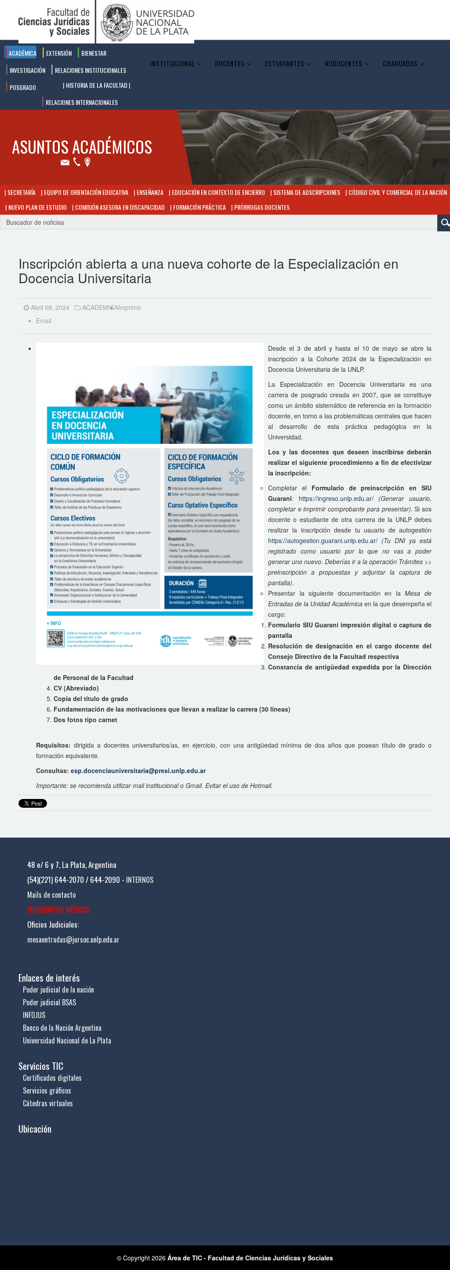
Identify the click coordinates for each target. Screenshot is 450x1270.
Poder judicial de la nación (58, 989)
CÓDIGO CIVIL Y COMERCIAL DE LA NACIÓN (397, 192)
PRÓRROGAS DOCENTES (261, 207)
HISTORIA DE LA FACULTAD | (97, 85)
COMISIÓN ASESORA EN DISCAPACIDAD (119, 207)
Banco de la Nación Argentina (62, 1027)
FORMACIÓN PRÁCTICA (199, 207)
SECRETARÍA (21, 192)
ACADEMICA (100, 307)
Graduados (400, 63)
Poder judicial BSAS (49, 1002)
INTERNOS (139, 879)
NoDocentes (344, 63)
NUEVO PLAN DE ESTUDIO (37, 207)
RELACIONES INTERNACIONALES (81, 102)
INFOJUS (34, 1015)
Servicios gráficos (47, 1090)
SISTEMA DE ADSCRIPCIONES (306, 192)
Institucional (172, 63)
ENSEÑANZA (149, 192)
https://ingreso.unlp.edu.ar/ (336, 498)
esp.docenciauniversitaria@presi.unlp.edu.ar (138, 770)
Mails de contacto (51, 894)
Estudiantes (285, 63)
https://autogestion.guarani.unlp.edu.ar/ (322, 540)
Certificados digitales (52, 1077)
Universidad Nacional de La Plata (67, 1040)
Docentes (230, 63)
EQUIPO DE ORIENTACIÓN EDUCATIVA (85, 192)
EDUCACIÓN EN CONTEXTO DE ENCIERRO (218, 192)
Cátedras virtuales (48, 1103)
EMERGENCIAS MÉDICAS (58, 909)
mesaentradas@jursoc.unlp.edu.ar (73, 939)
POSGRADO (22, 87)
